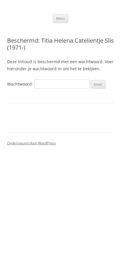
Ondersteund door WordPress (31, 143)
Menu (60, 18)
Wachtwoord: (20, 84)
